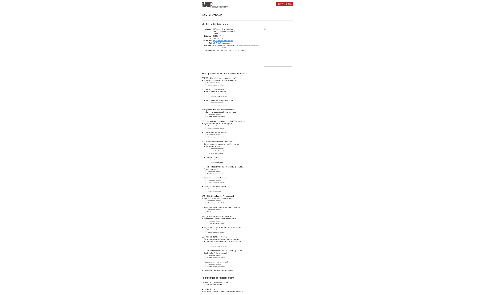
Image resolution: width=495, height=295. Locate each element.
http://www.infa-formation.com (223, 40)
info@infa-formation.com (221, 43)
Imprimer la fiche (285, 4)
